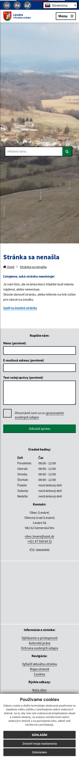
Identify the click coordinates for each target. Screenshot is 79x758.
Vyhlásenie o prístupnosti (40, 638)
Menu (62, 16)
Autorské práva (39, 643)
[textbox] (60, 5)
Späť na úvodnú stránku (20, 308)
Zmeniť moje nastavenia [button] (39, 743)
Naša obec (39, 690)
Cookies (39, 674)
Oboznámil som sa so (39, 415)
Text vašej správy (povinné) (23, 377)
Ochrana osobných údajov (39, 648)
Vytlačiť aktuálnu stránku (39, 664)
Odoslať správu (39, 428)
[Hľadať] (67, 151)
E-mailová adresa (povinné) (23, 360)
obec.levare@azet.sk (39, 536)
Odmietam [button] (39, 752)
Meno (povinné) (14, 343)
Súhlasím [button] (39, 735)
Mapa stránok (39, 669)
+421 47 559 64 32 (39, 541)
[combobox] (60, 5)
